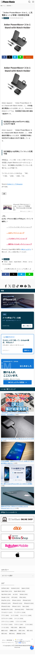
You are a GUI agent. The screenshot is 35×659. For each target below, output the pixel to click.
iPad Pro (5, 600)
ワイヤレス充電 (6, 264)
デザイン (18, 624)
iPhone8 (27, 600)
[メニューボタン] (33, 2)
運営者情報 (9, 640)
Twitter (29, 609)
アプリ (5, 615)
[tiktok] (17, 286)
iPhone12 (6, 603)
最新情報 (6, 18)
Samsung (19, 609)
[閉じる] (32, 639)
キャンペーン (25, 615)
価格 (22, 627)
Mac (26, 606)
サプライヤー (6, 618)
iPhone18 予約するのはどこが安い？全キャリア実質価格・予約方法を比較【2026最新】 (22, 207)
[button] (4, 57)
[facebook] (5, 286)
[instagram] (13, 286)
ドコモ (29, 624)
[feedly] (25, 286)
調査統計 (21, 633)
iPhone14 (29, 603)
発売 (4, 633)
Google (5, 597)
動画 (4, 630)
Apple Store (6, 591)
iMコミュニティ (26, 249)
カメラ (14, 615)
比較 (22, 630)
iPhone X (16, 606)
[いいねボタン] (4, 193)
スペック (18, 618)
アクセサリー (6, 612)
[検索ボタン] (29, 2)
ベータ (5, 627)
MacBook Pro (7, 609)
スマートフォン (7, 621)
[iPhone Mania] (8, 2)
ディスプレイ (6, 624)
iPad (23, 597)
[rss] (29, 286)
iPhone (25, 261)
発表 (12, 633)
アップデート (19, 612)
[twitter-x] (9, 286)
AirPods (5, 588)
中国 (14, 627)
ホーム (4, 640)
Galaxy (24, 594)
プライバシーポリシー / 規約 (9, 642)
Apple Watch (17, 261)
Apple (10, 261)
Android (15, 588)
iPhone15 (5, 606)
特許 (29, 630)
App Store (6, 594)
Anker (5, 261)
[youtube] (21, 286)
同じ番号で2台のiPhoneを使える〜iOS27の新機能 (16, 484)
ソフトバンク (21, 621)
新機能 (13, 630)
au (15, 594)
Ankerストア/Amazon (14, 184)
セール (30, 261)
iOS (14, 597)
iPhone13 (17, 603)
